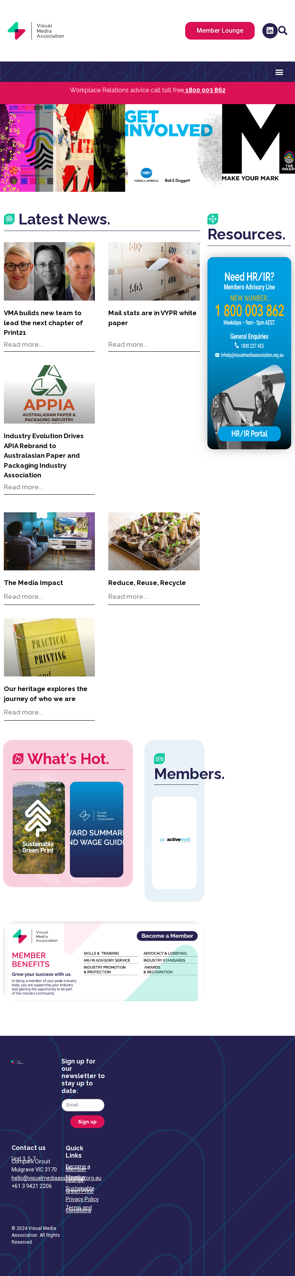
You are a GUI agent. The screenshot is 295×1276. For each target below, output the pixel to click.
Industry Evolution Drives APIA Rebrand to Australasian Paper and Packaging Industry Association (44, 455)
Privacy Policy (82, 1199)
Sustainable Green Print (80, 1189)
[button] (283, 30)
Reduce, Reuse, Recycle (147, 582)
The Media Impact (33, 582)
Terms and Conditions (79, 1209)
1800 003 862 (205, 90)
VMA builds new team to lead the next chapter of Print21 (43, 322)
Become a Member (78, 1167)
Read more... (23, 344)
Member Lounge (76, 1178)
